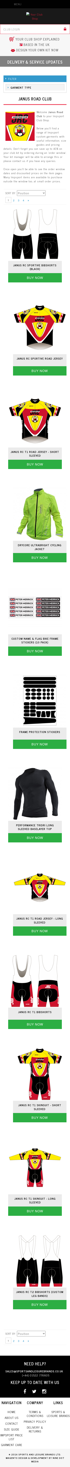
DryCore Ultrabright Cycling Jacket (39, 547)
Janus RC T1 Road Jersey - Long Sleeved (39, 920)
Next (28, 200)
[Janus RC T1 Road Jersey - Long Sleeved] (39, 887)
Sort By (10, 193)
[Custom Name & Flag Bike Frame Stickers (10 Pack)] (35, 607)
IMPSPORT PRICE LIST (11, 1437)
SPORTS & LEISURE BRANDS (58, 1413)
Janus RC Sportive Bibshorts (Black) (35, 267)
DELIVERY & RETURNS (35, 1429)
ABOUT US (11, 1417)
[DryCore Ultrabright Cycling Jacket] (39, 514)
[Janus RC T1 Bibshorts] (35, 980)
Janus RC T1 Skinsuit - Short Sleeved (39, 1107)
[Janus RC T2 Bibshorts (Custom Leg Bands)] (39, 1261)
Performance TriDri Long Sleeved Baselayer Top (35, 827)
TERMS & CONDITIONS (35, 1413)
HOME (12, 1411)
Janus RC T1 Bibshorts (35, 1012)
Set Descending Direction (45, 193)
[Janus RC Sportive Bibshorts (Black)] (35, 234)
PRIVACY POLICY (35, 1421)
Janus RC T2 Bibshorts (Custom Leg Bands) (39, 1294)
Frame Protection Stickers (39, 732)
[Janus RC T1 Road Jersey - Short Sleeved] (35, 420)
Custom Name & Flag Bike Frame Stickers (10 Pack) (35, 640)
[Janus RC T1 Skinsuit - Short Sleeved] (39, 1074)
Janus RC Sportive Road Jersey (40, 358)
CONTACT (11, 1423)
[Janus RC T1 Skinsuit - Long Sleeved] (35, 1167)
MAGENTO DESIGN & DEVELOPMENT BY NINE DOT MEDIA (35, 1459)
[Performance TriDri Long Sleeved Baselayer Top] (35, 794)
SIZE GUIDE (11, 1429)
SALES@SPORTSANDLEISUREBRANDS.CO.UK (34, 1371)
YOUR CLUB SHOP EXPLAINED (38, 39)
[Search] (65, 29)
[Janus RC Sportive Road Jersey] (39, 327)
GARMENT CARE (11, 1444)
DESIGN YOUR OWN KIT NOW (37, 50)
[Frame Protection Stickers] (39, 701)
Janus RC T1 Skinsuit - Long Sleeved (35, 1200)
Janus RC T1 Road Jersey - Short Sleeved (35, 453)
